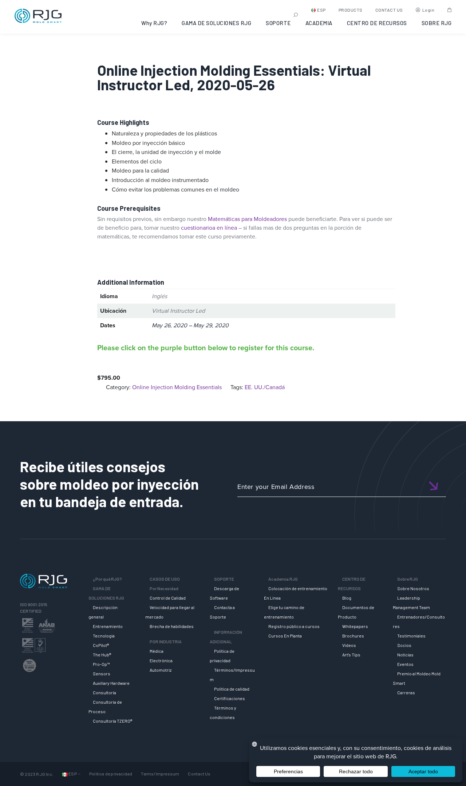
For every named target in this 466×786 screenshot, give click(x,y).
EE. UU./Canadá (265, 387)
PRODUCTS (351, 9)
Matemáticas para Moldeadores (247, 219)
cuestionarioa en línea (209, 228)
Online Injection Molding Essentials (177, 387)
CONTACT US (389, 9)
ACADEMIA (318, 23)
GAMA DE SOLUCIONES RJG (216, 23)
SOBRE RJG (437, 23)
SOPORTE (278, 23)
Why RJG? (154, 23)
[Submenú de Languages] (79, 774)
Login (428, 9)
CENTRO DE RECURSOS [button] (377, 23)
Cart (449, 10)
